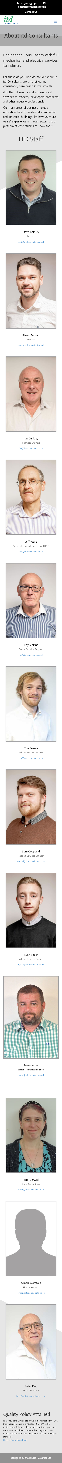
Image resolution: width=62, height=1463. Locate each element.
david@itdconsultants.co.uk (31, 242)
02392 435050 (29, 3)
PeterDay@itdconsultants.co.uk (31, 1396)
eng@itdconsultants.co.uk (32, 6)
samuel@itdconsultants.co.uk (31, 861)
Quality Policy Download (15, 1440)
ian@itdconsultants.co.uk (31, 448)
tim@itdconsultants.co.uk (31, 758)
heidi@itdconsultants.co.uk (31, 1189)
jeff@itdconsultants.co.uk (31, 551)
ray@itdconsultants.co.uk (31, 655)
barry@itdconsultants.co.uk (31, 1075)
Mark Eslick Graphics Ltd (38, 1457)
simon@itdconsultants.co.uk (31, 1293)
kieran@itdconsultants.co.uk (31, 345)
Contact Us (31, 11)
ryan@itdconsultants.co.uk (31, 964)
